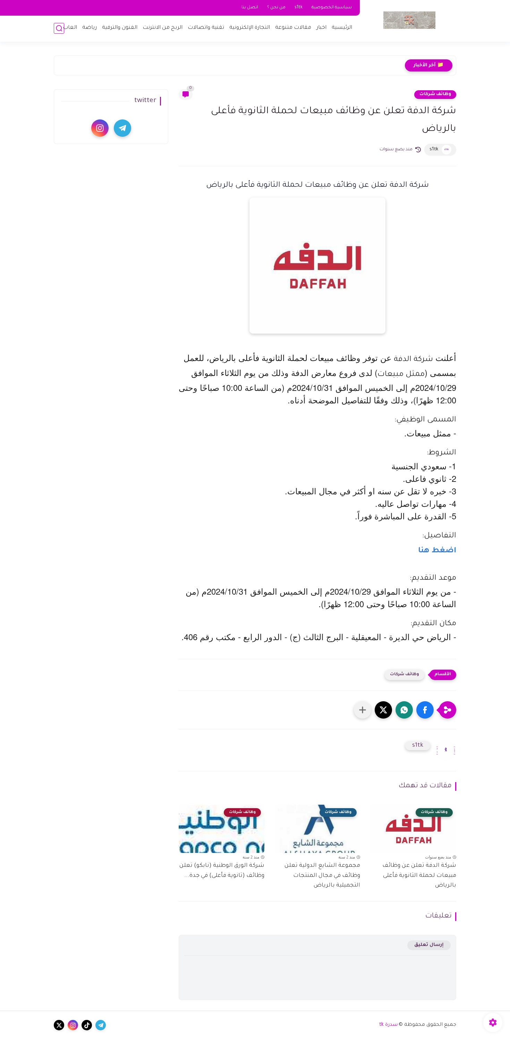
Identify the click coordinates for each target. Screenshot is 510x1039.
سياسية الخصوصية (332, 7)
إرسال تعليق (429, 945)
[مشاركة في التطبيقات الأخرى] (362, 710)
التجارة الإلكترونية (249, 28)
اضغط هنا (437, 551)
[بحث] (59, 28)
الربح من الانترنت (162, 28)
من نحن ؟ (276, 7)
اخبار (321, 28)
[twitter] (59, 1025)
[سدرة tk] (409, 20)
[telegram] (122, 128)
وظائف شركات (435, 94)
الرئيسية (342, 28)
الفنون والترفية (119, 28)
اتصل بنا (249, 7)
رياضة (89, 28)
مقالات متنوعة (293, 28)
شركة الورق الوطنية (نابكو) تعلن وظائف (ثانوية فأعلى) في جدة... (221, 871)
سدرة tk (388, 1025)
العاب (70, 28)
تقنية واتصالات (206, 28)
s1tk (299, 7)
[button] (425, 710)
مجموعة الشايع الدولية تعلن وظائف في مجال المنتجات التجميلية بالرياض (322, 876)
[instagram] (100, 128)
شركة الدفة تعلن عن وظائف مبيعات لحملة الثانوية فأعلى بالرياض (419, 876)
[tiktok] (87, 1025)
